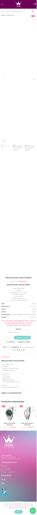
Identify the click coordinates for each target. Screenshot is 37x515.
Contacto (4, 466)
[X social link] (15, 350)
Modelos (18, 329)
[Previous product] (31, 11)
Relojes (8, 11)
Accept (18, 511)
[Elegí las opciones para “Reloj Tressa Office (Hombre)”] (15, 410)
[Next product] (35, 11)
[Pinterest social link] (17, 350)
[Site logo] (18, 4)
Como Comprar (6, 469)
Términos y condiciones (8, 472)
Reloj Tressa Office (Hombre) (9, 424)
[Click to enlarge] (4, 141)
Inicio (3, 11)
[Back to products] (33, 11)
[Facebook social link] (13, 350)
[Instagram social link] (4, 479)
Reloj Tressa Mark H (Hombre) (27, 424)
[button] (3, 79)
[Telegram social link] (24, 350)
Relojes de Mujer (17, 11)
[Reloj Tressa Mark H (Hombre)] (27, 413)
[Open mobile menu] (2, 4)
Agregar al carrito (22, 337)
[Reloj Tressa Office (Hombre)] (9, 413)
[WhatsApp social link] (22, 350)
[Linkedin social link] (20, 350)
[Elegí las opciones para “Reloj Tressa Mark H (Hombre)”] (33, 410)
